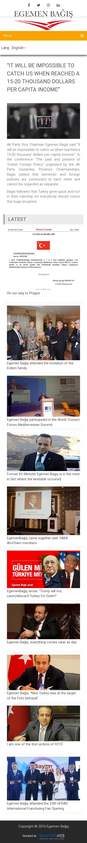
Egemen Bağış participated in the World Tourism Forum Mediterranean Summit (43, 422)
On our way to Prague (23, 293)
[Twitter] (38, 5)
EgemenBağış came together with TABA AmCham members (37, 540)
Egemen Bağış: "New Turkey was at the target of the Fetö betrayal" (41, 695)
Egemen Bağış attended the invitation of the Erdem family (40, 365)
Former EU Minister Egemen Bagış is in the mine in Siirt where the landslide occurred (43, 476)
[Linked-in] (58, 5)
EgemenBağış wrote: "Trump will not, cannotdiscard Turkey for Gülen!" (34, 593)
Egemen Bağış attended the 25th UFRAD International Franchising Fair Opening (37, 805)
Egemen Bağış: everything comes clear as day (42, 642)
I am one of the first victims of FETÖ (35, 744)
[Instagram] (48, 5)
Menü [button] (7, 36)
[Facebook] (29, 5)
